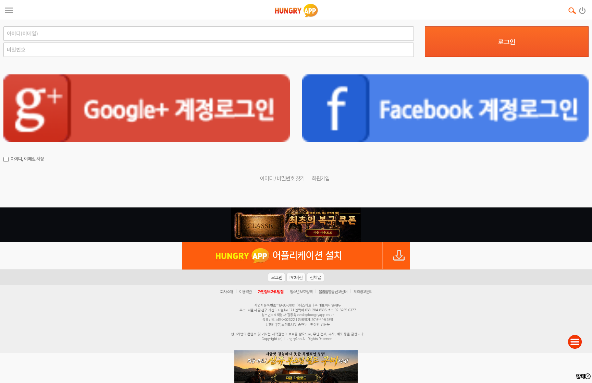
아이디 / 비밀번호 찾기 (282, 178)
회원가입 (321, 178)
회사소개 (226, 291)
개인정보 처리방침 (270, 291)
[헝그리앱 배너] (296, 224)
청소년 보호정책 (301, 291)
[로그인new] (582, 9)
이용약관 (245, 291)
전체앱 (315, 277)
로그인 (506, 41)
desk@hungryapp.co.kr (315, 315)
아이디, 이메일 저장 (27, 158)
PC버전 (296, 277)
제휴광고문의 (363, 291)
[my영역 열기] (9, 9)
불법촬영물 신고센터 (333, 291)
